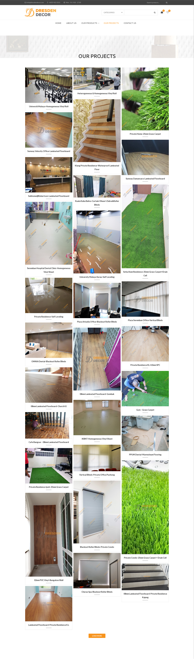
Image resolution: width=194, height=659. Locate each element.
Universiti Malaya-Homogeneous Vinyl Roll (48, 106)
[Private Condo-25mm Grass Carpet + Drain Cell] (145, 506)
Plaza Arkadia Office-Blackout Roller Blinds (97, 321)
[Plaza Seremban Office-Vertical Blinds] (145, 298)
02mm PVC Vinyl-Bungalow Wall (48, 580)
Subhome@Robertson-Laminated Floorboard (48, 196)
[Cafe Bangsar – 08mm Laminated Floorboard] (49, 424)
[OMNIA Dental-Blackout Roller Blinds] (49, 339)
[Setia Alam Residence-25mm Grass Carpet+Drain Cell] (145, 225)
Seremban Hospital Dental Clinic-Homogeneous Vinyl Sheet (49, 270)
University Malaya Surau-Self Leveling (97, 277)
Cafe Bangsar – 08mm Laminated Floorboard (49, 442)
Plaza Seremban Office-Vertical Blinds (145, 320)
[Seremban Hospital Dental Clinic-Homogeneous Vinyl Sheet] (49, 232)
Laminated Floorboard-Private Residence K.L (48, 625)
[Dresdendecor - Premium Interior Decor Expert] (40, 12)
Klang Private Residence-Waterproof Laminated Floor (97, 167)
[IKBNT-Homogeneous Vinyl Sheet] (97, 416)
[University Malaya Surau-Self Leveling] (97, 241)
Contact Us (130, 23)
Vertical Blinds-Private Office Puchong (97, 475)
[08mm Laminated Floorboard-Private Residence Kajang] (145, 575)
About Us (71, 23)
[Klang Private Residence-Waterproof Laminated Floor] (97, 129)
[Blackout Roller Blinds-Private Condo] (97, 511)
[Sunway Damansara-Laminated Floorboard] (145, 156)
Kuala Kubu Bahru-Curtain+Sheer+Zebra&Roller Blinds (97, 203)
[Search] (166, 2)
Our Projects (111, 23)
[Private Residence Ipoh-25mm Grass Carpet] (49, 464)
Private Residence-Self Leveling (48, 316)
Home (58, 23)
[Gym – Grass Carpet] (145, 387)
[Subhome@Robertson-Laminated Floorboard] (49, 173)
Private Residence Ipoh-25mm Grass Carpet (49, 487)
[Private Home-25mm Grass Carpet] (145, 98)
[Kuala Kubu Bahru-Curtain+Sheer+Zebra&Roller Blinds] (97, 185)
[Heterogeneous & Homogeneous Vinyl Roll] (97, 77)
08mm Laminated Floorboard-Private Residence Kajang (145, 596)
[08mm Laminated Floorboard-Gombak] (97, 358)
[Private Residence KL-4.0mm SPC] (145, 342)
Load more (97, 636)
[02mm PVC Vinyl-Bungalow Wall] (49, 533)
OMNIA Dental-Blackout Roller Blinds (48, 361)
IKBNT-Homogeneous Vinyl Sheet (97, 439)
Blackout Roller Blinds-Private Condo (97, 547)
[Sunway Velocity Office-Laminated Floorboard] (49, 128)
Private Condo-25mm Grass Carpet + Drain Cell (145, 558)
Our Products (89, 23)
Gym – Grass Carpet (145, 410)
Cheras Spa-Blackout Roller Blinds (97, 592)
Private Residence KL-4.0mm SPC (145, 365)
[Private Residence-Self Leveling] (49, 294)
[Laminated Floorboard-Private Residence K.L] (49, 602)
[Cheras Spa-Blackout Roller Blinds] (97, 569)
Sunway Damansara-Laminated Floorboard (145, 178)
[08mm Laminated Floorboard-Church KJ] (49, 384)
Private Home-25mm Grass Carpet (145, 134)
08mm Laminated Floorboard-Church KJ (49, 406)
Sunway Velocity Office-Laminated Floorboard (48, 151)
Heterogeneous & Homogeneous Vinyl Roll (97, 93)
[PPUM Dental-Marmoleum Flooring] (145, 432)
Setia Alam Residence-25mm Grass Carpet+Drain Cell (145, 274)
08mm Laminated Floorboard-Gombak (97, 394)
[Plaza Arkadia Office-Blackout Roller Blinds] (97, 299)
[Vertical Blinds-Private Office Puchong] (97, 456)
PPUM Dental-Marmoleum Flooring (145, 454)
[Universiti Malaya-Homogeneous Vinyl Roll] (49, 84)
